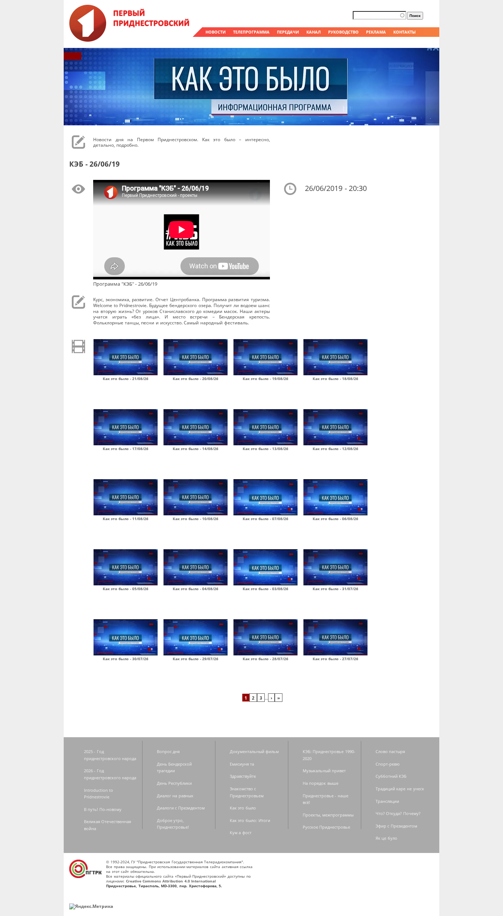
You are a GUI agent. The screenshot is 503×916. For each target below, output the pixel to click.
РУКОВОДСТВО (343, 32)
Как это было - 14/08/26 (196, 448)
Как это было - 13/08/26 (266, 448)
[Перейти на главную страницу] (130, 39)
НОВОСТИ (215, 32)
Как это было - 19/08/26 (266, 378)
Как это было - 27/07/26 (336, 658)
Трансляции (387, 801)
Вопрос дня (168, 751)
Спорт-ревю (388, 764)
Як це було (386, 838)
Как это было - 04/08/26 (196, 588)
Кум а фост (241, 832)
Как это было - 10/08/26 (196, 518)
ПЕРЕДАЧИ (288, 32)
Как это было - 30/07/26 (126, 658)
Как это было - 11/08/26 (126, 518)
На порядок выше (320, 783)
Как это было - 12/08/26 (336, 448)
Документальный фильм (254, 751)
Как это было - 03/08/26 (266, 588)
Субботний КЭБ (391, 776)
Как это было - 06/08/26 (336, 518)
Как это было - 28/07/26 (266, 658)
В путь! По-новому (103, 809)
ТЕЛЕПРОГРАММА (251, 32)
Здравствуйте (243, 776)
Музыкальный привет (324, 770)
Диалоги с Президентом (181, 808)
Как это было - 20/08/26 (196, 378)
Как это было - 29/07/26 (196, 658)
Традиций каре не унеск (400, 788)
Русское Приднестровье (327, 827)
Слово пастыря (390, 751)
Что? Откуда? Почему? (398, 813)
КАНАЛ (313, 32)
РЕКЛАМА (376, 32)
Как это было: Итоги (250, 820)
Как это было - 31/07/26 (336, 588)
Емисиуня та (242, 764)
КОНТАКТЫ (404, 32)
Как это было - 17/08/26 (126, 448)
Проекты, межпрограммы (328, 815)
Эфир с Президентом (396, 826)
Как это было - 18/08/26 (336, 378)
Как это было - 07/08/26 (266, 518)
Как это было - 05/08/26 (126, 588)
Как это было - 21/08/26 (126, 378)
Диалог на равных (175, 795)
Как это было (243, 808)
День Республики (174, 783)
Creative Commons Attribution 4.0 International (171, 881)
